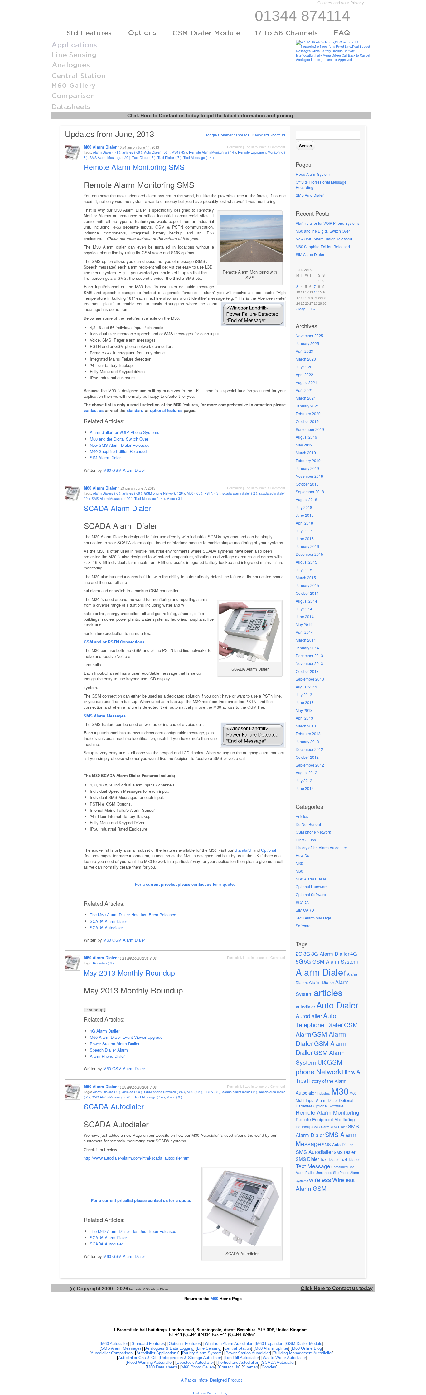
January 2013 (307, 741)
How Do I (303, 855)
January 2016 (307, 546)
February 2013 (308, 733)
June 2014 (305, 616)
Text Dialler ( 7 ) (169, 157)
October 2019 (307, 421)
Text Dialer (329, 1159)
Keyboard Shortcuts (269, 134)
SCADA (302, 902)
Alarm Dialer (321, 971)
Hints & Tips (306, 839)
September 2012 (310, 764)
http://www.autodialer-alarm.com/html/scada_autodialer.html (137, 1158)
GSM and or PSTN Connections (114, 642)
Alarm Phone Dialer (107, 1056)
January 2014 (307, 647)
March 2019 (306, 452)
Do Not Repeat (308, 824)
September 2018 (310, 491)
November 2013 (309, 663)
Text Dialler (350, 1159)
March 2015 (306, 577)
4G (353, 953)
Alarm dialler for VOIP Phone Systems (328, 223)
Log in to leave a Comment (265, 146)
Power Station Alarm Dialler (114, 1044)
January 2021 (307, 405)
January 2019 (307, 468)
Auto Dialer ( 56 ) (157, 152)
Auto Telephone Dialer (319, 1020)
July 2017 (304, 530)
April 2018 (304, 522)
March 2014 (306, 640)
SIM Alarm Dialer (310, 254)
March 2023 (306, 359)
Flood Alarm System (313, 174)
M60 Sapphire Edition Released (323, 246)
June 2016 (305, 538)
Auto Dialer (337, 1004)
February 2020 (308, 413)
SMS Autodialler (314, 1152)
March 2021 (306, 398)
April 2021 (304, 390)
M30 (299, 863)
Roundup (304, 1126)
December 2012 (309, 749)
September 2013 (310, 679)
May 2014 (304, 624)
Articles (302, 816)
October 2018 (307, 483)
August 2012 (306, 772)
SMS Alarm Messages (105, 716)
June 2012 (305, 788)
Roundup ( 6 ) (103, 962)
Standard (243, 850)
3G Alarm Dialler (330, 953)
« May (300, 308)
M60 (299, 871)
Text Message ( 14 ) (198, 157)
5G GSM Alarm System (331, 961)
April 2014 (304, 632)
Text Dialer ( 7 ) (144, 157)
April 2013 (304, 718)
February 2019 (308, 460)
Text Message (313, 1166)
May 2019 (304, 444)
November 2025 (309, 335)
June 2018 (305, 515)
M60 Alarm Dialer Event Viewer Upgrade (126, 1037)
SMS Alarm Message (313, 917)
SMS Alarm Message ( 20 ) (110, 157)
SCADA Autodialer (106, 927)
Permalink (234, 146)
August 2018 (306, 499)
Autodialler (309, 1016)
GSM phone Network (313, 832)
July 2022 (304, 366)
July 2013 (304, 694)
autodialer (305, 1006)
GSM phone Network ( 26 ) (164, 492)
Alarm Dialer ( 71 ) (106, 152)
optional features (166, 410)
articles (328, 992)
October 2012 (307, 757)
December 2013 (309, 655)
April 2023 (304, 351)
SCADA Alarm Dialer (118, 508)
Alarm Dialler (321, 982)
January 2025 (307, 343)
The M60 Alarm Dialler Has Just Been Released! (133, 915)
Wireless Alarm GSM (325, 1183)
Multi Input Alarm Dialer (317, 1100)
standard (135, 410)
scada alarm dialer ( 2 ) (239, 492)
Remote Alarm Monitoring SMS (135, 166)
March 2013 (306, 725)
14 (315, 291)
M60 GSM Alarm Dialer (124, 470)
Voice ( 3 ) (174, 498)
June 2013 (305, 702)
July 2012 (304, 780)
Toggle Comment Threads (227, 134)
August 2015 (306, 561)
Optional (268, 850)
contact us (94, 410)
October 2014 (307, 593)
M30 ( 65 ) (179, 152)
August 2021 (306, 382)
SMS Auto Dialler (337, 1144)
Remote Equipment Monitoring (325, 1119)
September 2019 (310, 429)
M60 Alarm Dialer (100, 147)
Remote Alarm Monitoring (327, 1112)
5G (299, 961)
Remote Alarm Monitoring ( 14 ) (212, 152)
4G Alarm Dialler (104, 1031)
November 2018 (309, 476)
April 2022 (304, 374)
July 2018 (304, 507)
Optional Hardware (312, 886)
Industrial (323, 1093)
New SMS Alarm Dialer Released (324, 238)
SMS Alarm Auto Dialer (329, 1127)
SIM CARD (305, 910)
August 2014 (306, 601)
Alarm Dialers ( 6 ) (106, 492)
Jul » (311, 308)
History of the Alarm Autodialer (321, 847)
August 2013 (306, 686)
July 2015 (304, 569)
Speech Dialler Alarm (109, 1050)
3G (306, 953)
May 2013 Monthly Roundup (130, 972)
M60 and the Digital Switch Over (323, 231)
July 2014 (304, 608)
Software (303, 925)
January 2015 (307, 585)
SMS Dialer (345, 1152)
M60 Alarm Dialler (311, 878)
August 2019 (306, 437)
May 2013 (304, 710)
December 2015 (309, 554)
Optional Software (311, 894)
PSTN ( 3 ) (212, 492)
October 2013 (307, 671)
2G (299, 953)
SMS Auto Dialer (310, 195)
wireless (320, 1179)
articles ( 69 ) (132, 152)
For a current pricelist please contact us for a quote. (185, 884)
